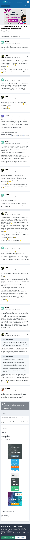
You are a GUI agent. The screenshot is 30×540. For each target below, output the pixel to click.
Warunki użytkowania (24, 532)
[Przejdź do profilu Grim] (2, 56)
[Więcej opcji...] (27, 42)
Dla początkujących (15, 36)
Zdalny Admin (5, 517)
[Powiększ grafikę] (15, 64)
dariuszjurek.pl (5, 436)
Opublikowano (12, 43)
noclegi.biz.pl (5, 438)
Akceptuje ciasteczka (8, 537)
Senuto (3, 432)
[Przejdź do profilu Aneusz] (2, 42)
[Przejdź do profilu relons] (2, 116)
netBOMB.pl (4, 435)
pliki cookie (20, 528)
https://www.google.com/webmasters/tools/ (11, 127)
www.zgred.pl (5, 439)
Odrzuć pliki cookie (20, 537)
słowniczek (5, 108)
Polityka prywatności (6, 533)
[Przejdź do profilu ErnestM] (2, 389)
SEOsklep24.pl (5, 515)
